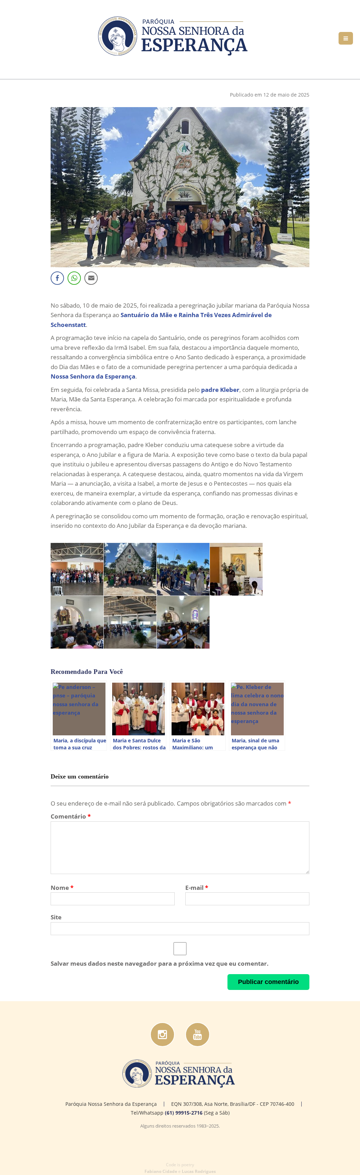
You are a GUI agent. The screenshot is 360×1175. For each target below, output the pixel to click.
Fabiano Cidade (160, 1171)
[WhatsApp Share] (74, 278)
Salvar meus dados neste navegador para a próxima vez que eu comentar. (160, 963)
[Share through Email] (91, 278)
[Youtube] (197, 1034)
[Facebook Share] (57, 278)
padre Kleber (220, 390)
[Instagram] (162, 1034)
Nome (62, 888)
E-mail (196, 888)
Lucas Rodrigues (199, 1171)
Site (56, 917)
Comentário (71, 816)
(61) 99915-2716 (183, 1112)
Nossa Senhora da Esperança (93, 376)
